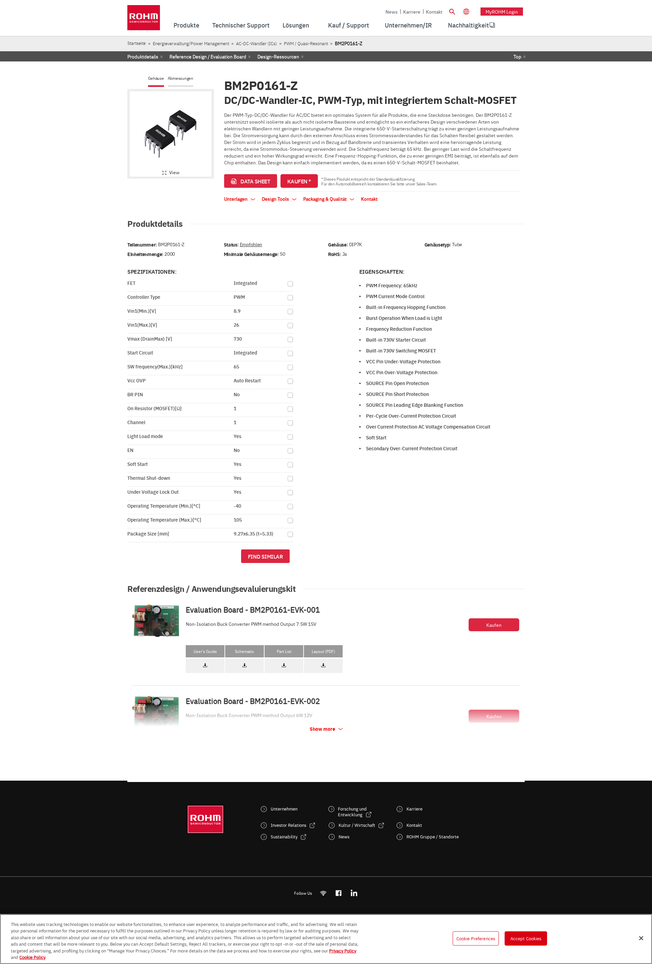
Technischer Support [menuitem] (241, 25)
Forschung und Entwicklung (352, 811)
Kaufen (494, 624)
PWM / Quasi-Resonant (306, 43)
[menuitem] (468, 25)
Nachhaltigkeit (468, 25)
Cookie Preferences (475, 938)
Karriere (411, 11)
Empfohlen (251, 244)
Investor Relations (288, 825)
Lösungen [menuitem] (296, 25)
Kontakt (434, 11)
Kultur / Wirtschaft (357, 825)
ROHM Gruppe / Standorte (432, 836)
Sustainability (284, 836)
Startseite (136, 43)
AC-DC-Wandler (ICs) (256, 43)
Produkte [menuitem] (186, 25)
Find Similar (265, 556)
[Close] (641, 938)
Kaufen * (299, 181)
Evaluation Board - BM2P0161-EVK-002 (253, 701)
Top (517, 56)
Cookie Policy (32, 957)
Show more (323, 728)
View (174, 172)
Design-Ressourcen (278, 56)
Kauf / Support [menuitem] (348, 25)
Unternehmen (284, 809)
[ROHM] (143, 20)
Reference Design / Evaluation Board (207, 56)
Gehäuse (156, 78)
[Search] (452, 10)
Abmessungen (180, 78)
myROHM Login (502, 11)
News (391, 11)
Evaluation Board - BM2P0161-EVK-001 (253, 609)
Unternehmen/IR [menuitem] (408, 25)
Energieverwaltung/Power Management (191, 43)
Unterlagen (236, 198)
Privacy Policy (342, 950)
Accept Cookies (526, 938)
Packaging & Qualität (325, 198)
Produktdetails (142, 56)
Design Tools (276, 198)
